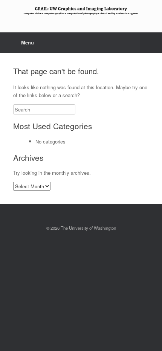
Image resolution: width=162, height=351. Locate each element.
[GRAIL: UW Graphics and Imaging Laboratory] (81, 10)
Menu (27, 42)
